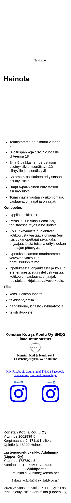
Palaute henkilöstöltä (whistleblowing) (35, 480)
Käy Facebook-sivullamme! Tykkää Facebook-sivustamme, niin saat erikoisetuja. (35, 373)
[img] (35, 27)
